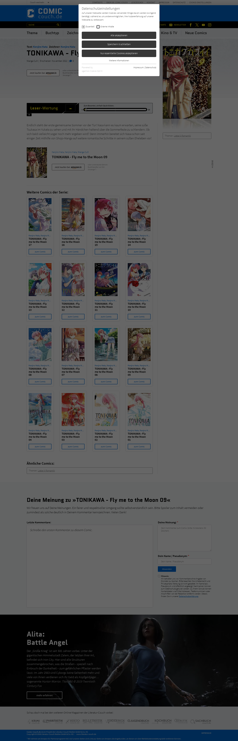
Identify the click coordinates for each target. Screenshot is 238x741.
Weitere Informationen (119, 60)
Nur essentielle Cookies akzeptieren (119, 53)
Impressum (138, 67)
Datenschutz (150, 67)
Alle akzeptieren (119, 35)
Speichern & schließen (119, 44)
